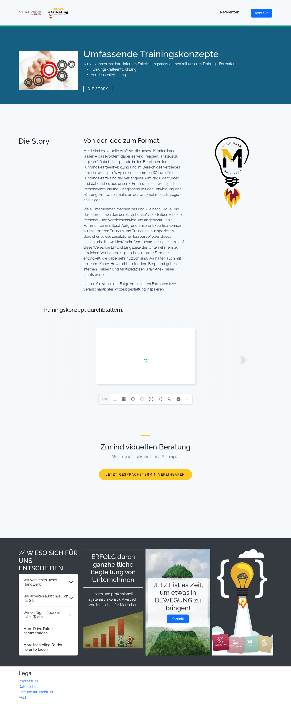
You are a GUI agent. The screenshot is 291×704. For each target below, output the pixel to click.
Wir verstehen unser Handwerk (40, 582)
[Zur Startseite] (44, 13)
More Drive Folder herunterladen (38, 631)
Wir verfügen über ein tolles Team (41, 614)
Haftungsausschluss (36, 692)
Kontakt (261, 13)
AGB (22, 697)
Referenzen (229, 12)
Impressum (28, 681)
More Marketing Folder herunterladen (42, 647)
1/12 (104, 399)
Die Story (98, 89)
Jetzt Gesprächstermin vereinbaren (145, 474)
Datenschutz (29, 686)
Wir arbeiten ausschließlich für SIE (45, 598)
